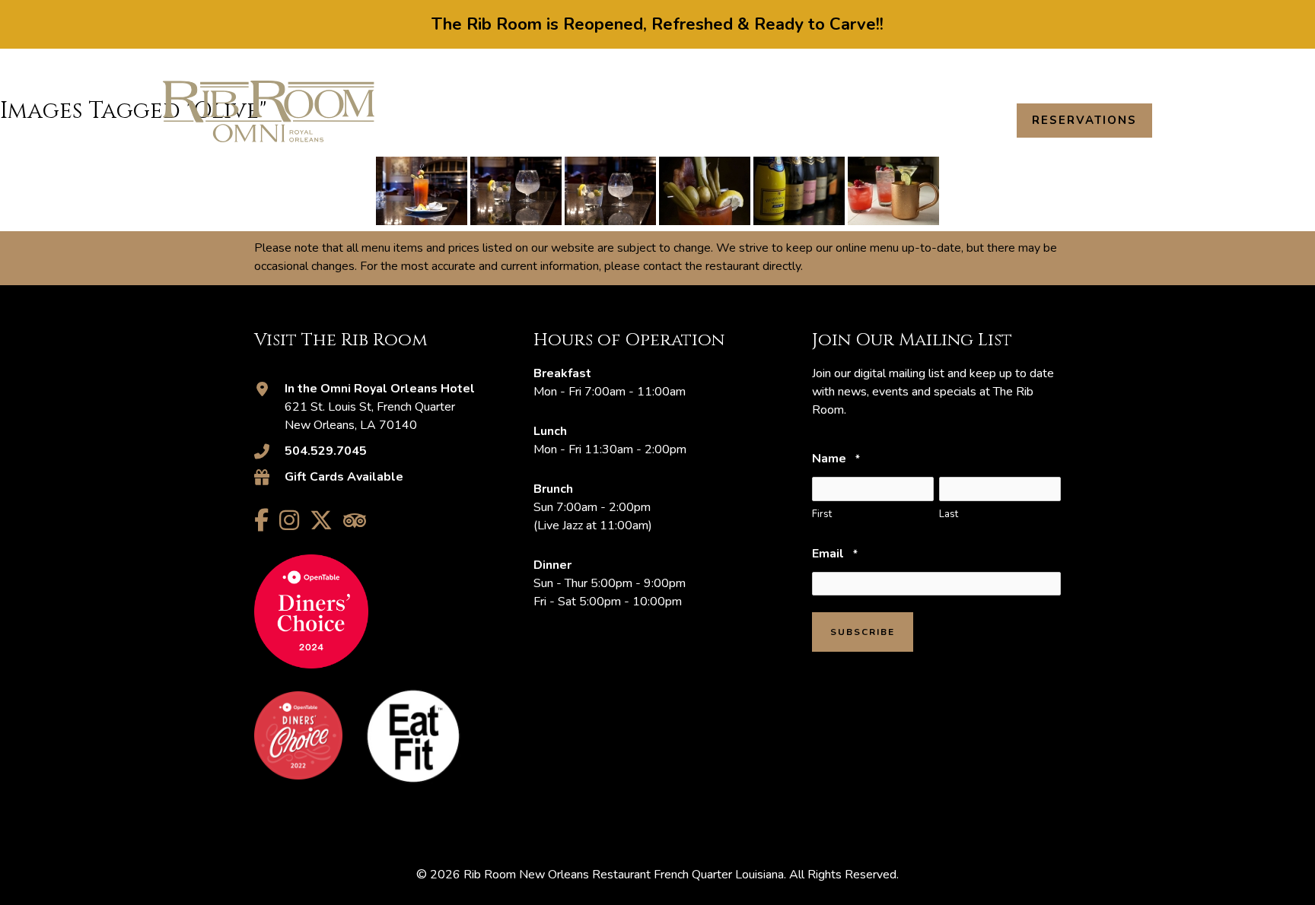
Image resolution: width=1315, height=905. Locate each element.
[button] (1145, 66)
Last (948, 514)
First (822, 514)
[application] (715, 120)
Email (834, 553)
